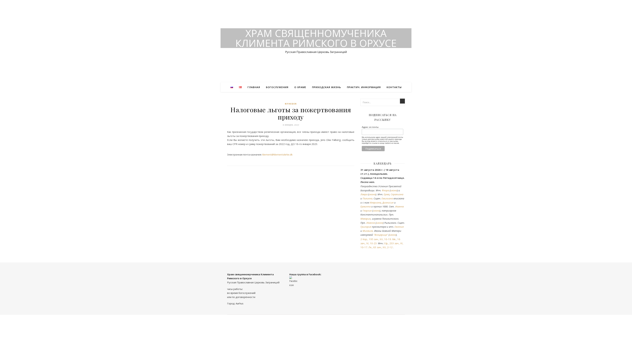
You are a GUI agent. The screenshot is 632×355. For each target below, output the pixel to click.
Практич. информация (364, 87)
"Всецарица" (381, 234)
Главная (254, 87)
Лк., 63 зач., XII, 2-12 (381, 247)
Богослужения (277, 87)
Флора (385, 190)
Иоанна (399, 206)
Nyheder (291, 103)
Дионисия (388, 202)
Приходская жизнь (326, 87)
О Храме (300, 87)
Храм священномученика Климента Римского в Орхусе (316, 38)
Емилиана (387, 198)
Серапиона (397, 194)
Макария (365, 218)
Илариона (375, 202)
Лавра (364, 194)
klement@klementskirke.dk (277, 154)
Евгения (399, 226)
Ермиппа (365, 206)
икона (393, 190)
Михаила (368, 230)
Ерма (386, 194)
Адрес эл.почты (370, 127)
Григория (365, 226)
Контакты (394, 87)
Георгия (367, 210)
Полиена (367, 198)
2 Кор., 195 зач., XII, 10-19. (376, 239)
